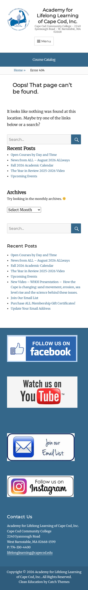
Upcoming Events (24, 176)
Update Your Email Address (30, 309)
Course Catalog (44, 59)
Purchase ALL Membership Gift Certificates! (43, 303)
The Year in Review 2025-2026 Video (38, 171)
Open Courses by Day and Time (34, 155)
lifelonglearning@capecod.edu (30, 553)
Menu (46, 41)
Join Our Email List (24, 298)
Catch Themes (58, 582)
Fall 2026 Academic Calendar (32, 165)
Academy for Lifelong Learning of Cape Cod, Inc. (58, 15)
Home (20, 70)
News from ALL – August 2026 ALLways (40, 160)
